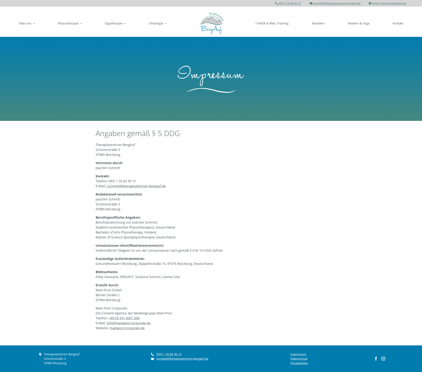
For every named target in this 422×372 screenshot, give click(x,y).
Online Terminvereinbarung (389, 3)
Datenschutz (299, 359)
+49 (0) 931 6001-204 (124, 318)
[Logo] (211, 11)
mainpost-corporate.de (127, 328)
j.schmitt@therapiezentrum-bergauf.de (136, 186)
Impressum (298, 354)
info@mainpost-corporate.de (128, 323)
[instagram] (383, 359)
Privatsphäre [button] (299, 363)
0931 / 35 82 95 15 (290, 3)
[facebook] (376, 359)
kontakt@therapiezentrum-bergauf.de (337, 3)
